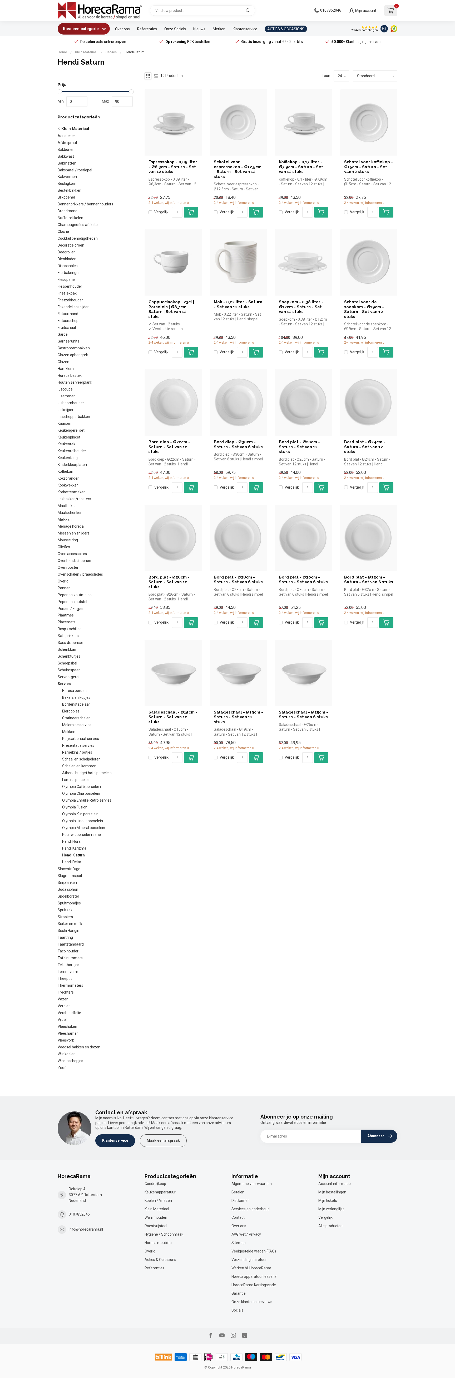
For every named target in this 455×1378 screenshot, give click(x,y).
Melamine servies (76, 725)
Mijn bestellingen (332, 1192)
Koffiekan (65, 471)
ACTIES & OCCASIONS (285, 29)
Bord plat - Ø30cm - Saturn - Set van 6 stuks (303, 579)
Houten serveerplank (75, 382)
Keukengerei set (71, 430)
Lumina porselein (76, 780)
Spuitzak (65, 910)
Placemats (67, 622)
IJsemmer (66, 396)
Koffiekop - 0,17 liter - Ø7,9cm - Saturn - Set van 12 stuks (301, 167)
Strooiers (65, 917)
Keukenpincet (69, 437)
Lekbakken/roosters (74, 499)
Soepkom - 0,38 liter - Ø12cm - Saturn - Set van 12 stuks (301, 307)
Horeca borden (74, 690)
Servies (111, 52)
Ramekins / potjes (77, 752)
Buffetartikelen (70, 218)
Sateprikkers (68, 636)
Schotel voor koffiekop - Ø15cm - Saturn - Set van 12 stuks (368, 167)
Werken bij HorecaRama (251, 1268)
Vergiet (64, 1006)
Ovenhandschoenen (74, 560)
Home (62, 52)
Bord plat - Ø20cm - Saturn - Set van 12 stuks (299, 447)
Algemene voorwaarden (251, 1184)
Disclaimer (240, 1200)
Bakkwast (66, 156)
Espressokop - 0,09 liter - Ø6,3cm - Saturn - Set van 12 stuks (173, 167)
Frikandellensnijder (73, 307)
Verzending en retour (249, 1259)
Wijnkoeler (66, 1054)
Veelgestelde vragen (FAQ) (253, 1251)
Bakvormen (67, 177)
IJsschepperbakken (74, 417)
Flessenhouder (70, 286)
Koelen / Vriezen (158, 1200)
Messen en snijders (74, 533)
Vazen (63, 999)
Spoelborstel (68, 896)
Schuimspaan (69, 670)
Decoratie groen (71, 245)
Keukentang (68, 458)
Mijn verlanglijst (331, 1209)
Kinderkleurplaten (72, 464)
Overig (63, 581)
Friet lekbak (67, 293)
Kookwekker (68, 485)
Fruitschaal (67, 327)
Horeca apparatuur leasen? (253, 1276)
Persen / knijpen (71, 608)
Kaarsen (64, 423)
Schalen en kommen (79, 766)
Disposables (68, 266)
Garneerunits (68, 341)
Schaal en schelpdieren (81, 759)
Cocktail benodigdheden (78, 238)
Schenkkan (67, 649)
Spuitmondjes (69, 903)
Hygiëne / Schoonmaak (164, 1234)
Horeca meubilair (159, 1243)
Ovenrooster (68, 567)
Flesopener (67, 279)
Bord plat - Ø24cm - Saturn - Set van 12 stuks (364, 447)
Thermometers (70, 985)
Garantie (238, 1293)
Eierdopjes (71, 711)
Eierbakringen (69, 273)
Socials (237, 1310)
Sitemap (238, 1243)
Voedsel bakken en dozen (79, 1047)
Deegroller (66, 252)
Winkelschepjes (70, 1061)
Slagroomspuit (70, 876)
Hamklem (66, 369)
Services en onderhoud (250, 1209)
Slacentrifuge (69, 869)
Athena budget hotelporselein (87, 773)
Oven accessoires (72, 554)
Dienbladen (67, 259)
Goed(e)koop (155, 1184)
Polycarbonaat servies (80, 738)
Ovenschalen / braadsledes (80, 574)
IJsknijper (65, 410)
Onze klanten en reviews (251, 1302)
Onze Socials (175, 29)
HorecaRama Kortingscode (253, 1285)
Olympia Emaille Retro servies (86, 800)
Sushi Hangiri (68, 930)
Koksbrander (68, 478)
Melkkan (65, 519)
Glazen (63, 362)
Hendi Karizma (74, 848)
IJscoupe (65, 389)
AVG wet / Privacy (246, 1234)
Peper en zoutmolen (75, 595)
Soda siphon (68, 889)
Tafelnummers (70, 958)
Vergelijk (161, 212)
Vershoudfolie (69, 1013)
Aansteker (66, 136)
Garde (63, 334)
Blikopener (66, 197)
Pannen (64, 588)
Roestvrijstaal (156, 1226)
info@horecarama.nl (86, 1229)
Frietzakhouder (70, 300)
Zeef (62, 1068)
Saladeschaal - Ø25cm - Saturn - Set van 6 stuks (303, 714)
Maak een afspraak (163, 1140)
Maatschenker (70, 512)
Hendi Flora (71, 841)
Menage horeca (71, 526)
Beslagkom (67, 184)
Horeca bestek (70, 375)
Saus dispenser (70, 643)
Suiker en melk (70, 924)
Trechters (66, 992)
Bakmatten (67, 163)
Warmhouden (156, 1217)
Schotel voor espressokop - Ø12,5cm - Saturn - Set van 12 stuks (237, 169)
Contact (238, 1217)
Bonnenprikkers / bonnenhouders (85, 204)
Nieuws (199, 29)
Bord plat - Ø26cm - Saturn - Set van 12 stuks (169, 582)
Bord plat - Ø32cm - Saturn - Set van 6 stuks (368, 579)
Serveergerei (68, 677)
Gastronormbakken (74, 348)
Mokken (68, 732)
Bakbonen (66, 149)
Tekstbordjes (68, 965)
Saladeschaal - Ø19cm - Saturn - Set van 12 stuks (238, 717)
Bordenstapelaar (76, 704)
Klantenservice (245, 29)
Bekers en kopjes (76, 697)
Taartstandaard (71, 944)
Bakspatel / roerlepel (75, 170)
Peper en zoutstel (72, 602)
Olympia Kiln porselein (80, 814)
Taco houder (68, 951)
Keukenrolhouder (72, 451)
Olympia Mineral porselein (83, 828)
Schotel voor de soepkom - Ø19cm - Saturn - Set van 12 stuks (364, 309)
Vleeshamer (68, 1033)
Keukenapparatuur (160, 1192)
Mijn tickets (327, 1200)
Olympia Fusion (74, 807)
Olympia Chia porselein (81, 793)
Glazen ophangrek (73, 355)
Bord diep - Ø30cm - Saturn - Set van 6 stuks (238, 444)
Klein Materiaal (86, 52)
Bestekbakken (69, 191)
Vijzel (62, 1020)
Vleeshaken (67, 1026)
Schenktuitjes (69, 656)
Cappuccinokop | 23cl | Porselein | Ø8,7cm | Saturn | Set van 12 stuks (171, 309)
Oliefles (64, 547)
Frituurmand (68, 314)
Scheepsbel (67, 663)
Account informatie (334, 1184)
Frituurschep (68, 321)
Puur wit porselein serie (81, 834)
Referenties (147, 29)
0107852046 (330, 10)
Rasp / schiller (69, 629)
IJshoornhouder (71, 403)
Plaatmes (66, 615)
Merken (219, 29)
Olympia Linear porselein (82, 821)
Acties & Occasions (160, 1259)
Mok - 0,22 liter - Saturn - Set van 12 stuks (238, 304)
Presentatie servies (78, 745)
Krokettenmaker (71, 492)
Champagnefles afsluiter (78, 225)
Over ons (122, 29)
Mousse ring (68, 540)
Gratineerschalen (76, 718)
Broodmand (67, 211)
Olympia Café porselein (81, 786)
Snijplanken (67, 882)
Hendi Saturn (135, 52)
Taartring (65, 937)
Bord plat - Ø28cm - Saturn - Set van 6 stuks (238, 579)
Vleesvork (66, 1040)
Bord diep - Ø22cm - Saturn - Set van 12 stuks (169, 447)
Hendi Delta (71, 862)
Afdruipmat (67, 143)
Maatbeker (67, 506)
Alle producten (330, 1226)
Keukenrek (66, 444)
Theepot (65, 978)
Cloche (63, 231)
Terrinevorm (68, 972)
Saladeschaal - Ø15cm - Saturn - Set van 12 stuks (173, 717)
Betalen (237, 1192)
